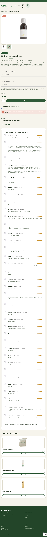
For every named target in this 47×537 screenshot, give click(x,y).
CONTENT (6, 84)
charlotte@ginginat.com (29, 528)
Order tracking (4, 523)
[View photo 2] (9, 46)
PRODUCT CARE (7, 78)
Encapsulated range (28, 512)
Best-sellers (27, 515)
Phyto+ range (27, 513)
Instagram (27, 523)
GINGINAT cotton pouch (7, 449)
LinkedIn (26, 526)
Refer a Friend (7, 124)
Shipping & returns (5, 524)
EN (7, 529)
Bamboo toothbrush (6, 491)
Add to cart (23, 453)
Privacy (40, 534)
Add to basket (26, 100)
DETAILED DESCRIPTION (9, 71)
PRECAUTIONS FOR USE (9, 81)
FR (5, 529)
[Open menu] (19, 6)
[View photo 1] (3, 46)
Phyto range (6, 11)
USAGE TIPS (6, 74)
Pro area (26, 517)
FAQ (2, 526)
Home (2, 11)
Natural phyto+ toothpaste (8, 470)
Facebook (26, 524)
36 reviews (11, 58)
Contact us (3, 528)
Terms (37, 534)
